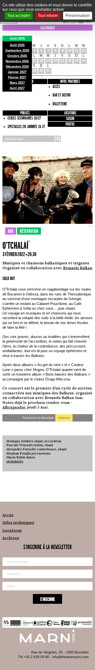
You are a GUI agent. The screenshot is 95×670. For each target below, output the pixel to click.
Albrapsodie (13, 407)
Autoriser (64, 418)
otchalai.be (14, 461)
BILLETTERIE (60, 104)
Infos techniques (18, 522)
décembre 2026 (17, 66)
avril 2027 (17, 88)
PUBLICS (25, 113)
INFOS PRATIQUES (70, 81)
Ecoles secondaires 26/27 (24, 118)
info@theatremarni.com (70, 657)
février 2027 (17, 77)
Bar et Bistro (61, 95)
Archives (10, 538)
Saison (70, 119)
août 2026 (17, 45)
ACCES (56, 87)
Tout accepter (18, 15)
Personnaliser (78, 15)
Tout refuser (48, 15)
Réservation (29, 231)
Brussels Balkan (77, 268)
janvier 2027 (17, 72)
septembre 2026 (17, 50)
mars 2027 (17, 83)
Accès (7, 515)
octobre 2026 (17, 56)
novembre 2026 (17, 61)
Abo (10, 231)
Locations (70, 113)
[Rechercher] (58, 139)
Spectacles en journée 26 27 (26, 127)
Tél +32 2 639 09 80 (33, 657)
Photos (70, 124)
